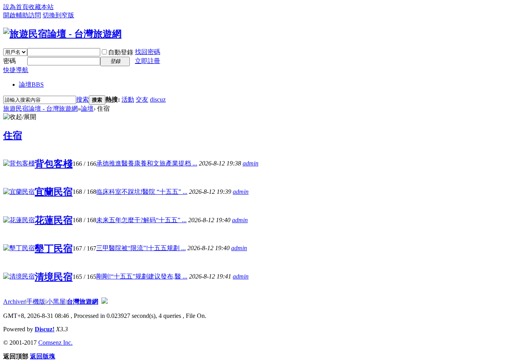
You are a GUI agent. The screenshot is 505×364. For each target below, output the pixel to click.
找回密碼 (147, 51)
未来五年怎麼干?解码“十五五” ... (141, 220)
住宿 (12, 135)
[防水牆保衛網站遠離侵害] (104, 301)
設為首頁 (15, 7)
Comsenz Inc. (55, 342)
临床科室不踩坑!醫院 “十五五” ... (141, 191)
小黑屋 (56, 301)
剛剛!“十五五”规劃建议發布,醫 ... (141, 276)
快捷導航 (15, 70)
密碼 (9, 61)
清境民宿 (54, 277)
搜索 (82, 99)
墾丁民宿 (54, 248)
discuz (158, 99)
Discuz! (44, 329)
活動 (128, 99)
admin (250, 163)
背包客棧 (54, 164)
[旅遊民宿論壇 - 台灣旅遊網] (62, 34)
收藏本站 (41, 7)
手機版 (35, 301)
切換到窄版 (58, 15)
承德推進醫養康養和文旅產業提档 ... (146, 163)
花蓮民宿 (54, 220)
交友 (142, 99)
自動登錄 (120, 52)
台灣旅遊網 (82, 301)
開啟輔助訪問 (22, 15)
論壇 (31, 84)
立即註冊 (147, 61)
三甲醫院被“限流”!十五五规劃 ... (141, 248)
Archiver (14, 301)
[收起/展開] (19, 117)
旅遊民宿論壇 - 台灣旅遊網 (40, 108)
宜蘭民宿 (54, 192)
